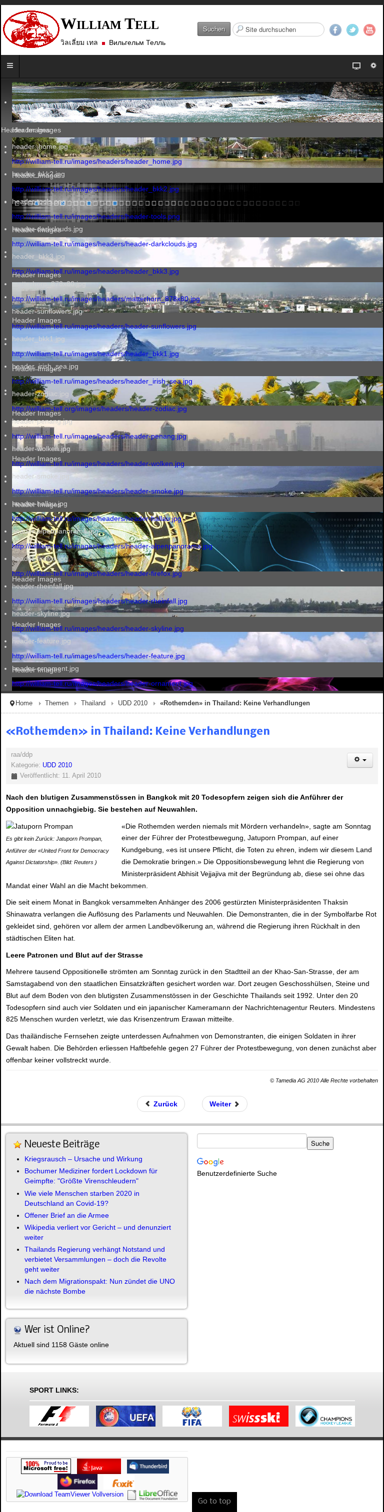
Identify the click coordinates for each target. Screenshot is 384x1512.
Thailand (93, 703)
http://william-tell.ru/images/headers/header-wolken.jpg (98, 464)
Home (24, 703)
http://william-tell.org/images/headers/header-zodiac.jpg (99, 409)
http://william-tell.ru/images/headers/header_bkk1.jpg (95, 354)
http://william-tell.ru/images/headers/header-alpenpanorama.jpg (112, 546)
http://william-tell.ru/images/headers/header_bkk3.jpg (95, 271)
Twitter (352, 30)
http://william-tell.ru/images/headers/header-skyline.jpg (98, 628)
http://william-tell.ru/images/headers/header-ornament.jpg (102, 683)
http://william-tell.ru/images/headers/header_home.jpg (97, 161)
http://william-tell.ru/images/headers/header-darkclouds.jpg (104, 244)
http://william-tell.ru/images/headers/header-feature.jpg (98, 656)
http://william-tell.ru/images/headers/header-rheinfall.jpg (100, 601)
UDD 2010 (133, 703)
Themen (56, 703)
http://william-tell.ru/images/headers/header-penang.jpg (99, 436)
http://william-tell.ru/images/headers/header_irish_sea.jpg (102, 381)
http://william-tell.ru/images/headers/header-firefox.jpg (97, 573)
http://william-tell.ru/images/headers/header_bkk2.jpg (95, 189)
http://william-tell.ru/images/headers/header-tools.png (96, 216)
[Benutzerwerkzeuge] (360, 760)
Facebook (336, 30)
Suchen (214, 28)
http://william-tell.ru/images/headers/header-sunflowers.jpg (104, 326)
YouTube (370, 30)
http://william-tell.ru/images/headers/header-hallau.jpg (97, 518)
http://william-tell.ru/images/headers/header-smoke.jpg (98, 491)
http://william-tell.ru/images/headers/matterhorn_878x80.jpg (106, 299)
